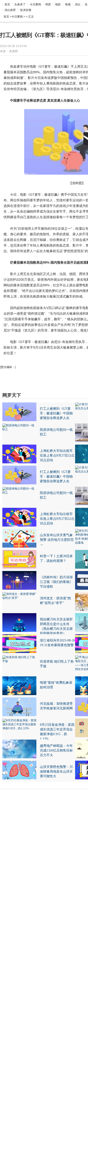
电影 (58, 4)
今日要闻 (35, 4)
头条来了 (20, 4)
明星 (48, 4)
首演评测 (25, 10)
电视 (68, 4)
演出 (77, 4)
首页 (7, 4)
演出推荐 (10, 10)
